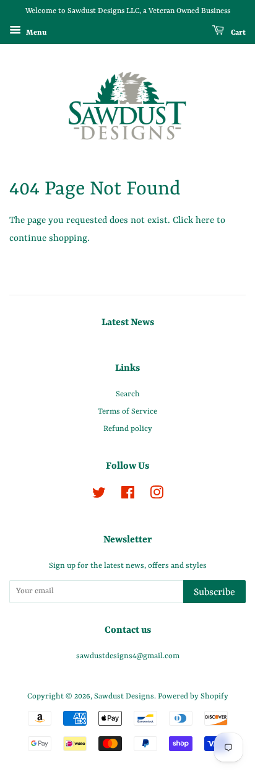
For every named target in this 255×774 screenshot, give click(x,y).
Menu (35, 32)
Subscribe (214, 592)
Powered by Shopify (193, 696)
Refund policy (127, 428)
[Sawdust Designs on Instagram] (156, 495)
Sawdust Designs (124, 696)
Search (128, 394)
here (205, 220)
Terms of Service (127, 411)
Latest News (128, 322)
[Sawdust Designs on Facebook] (128, 495)
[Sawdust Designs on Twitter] (99, 495)
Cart (237, 32)
